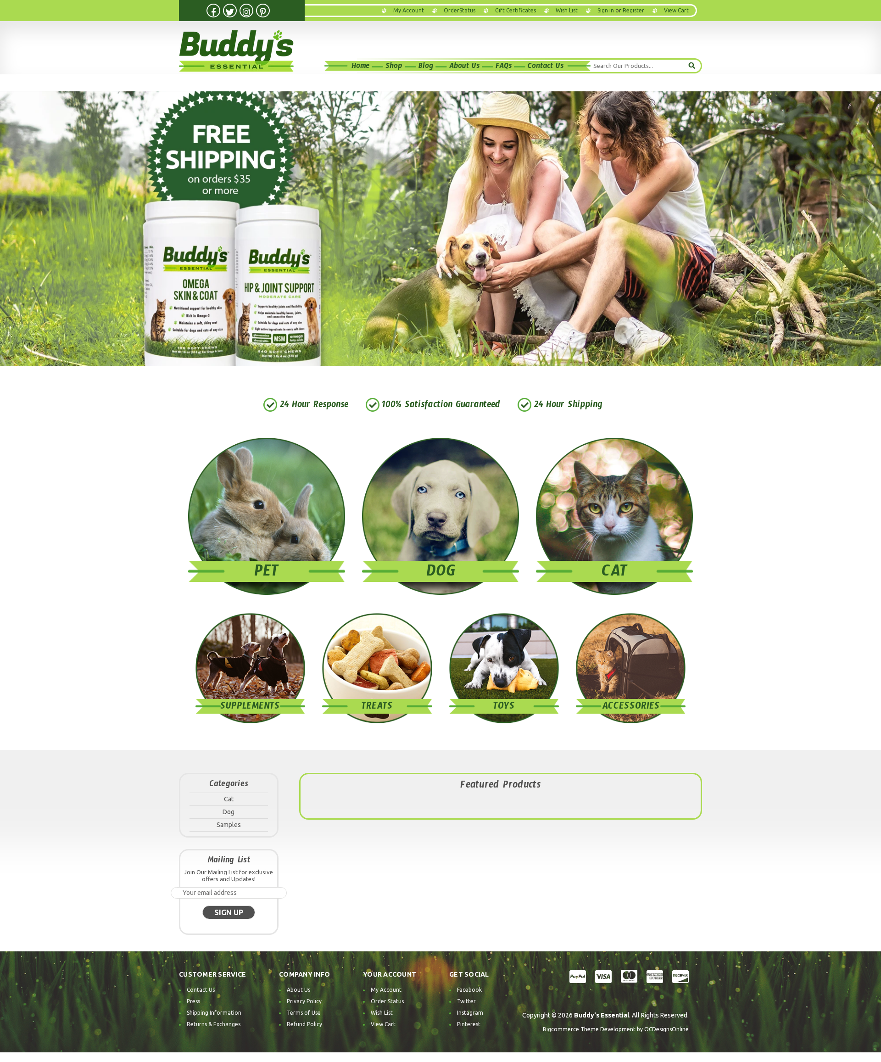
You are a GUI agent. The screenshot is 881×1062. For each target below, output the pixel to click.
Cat (229, 799)
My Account (408, 10)
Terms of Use (304, 1013)
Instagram (470, 1013)
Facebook (469, 990)
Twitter (466, 1001)
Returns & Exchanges (213, 1024)
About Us (464, 67)
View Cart (383, 1024)
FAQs (504, 67)
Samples (229, 824)
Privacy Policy (304, 1001)
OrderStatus (459, 10)
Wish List (567, 10)
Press (193, 1001)
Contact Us (545, 67)
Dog (228, 812)
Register (633, 10)
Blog (425, 67)
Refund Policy (304, 1024)
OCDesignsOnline (666, 1029)
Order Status (387, 1001)
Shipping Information (214, 1013)
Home (360, 67)
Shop (393, 67)
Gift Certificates (515, 10)
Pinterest (468, 1024)
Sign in (605, 10)
